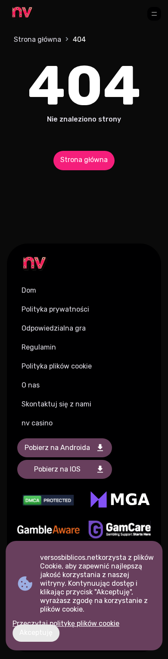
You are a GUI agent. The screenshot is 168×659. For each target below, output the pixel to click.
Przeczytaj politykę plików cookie (65, 623)
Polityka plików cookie (57, 366)
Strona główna (37, 39)
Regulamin (39, 347)
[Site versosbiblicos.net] (22, 13)
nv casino (37, 423)
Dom (29, 290)
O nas (31, 385)
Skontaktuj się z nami (56, 404)
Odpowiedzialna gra (54, 328)
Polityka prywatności (55, 309)
